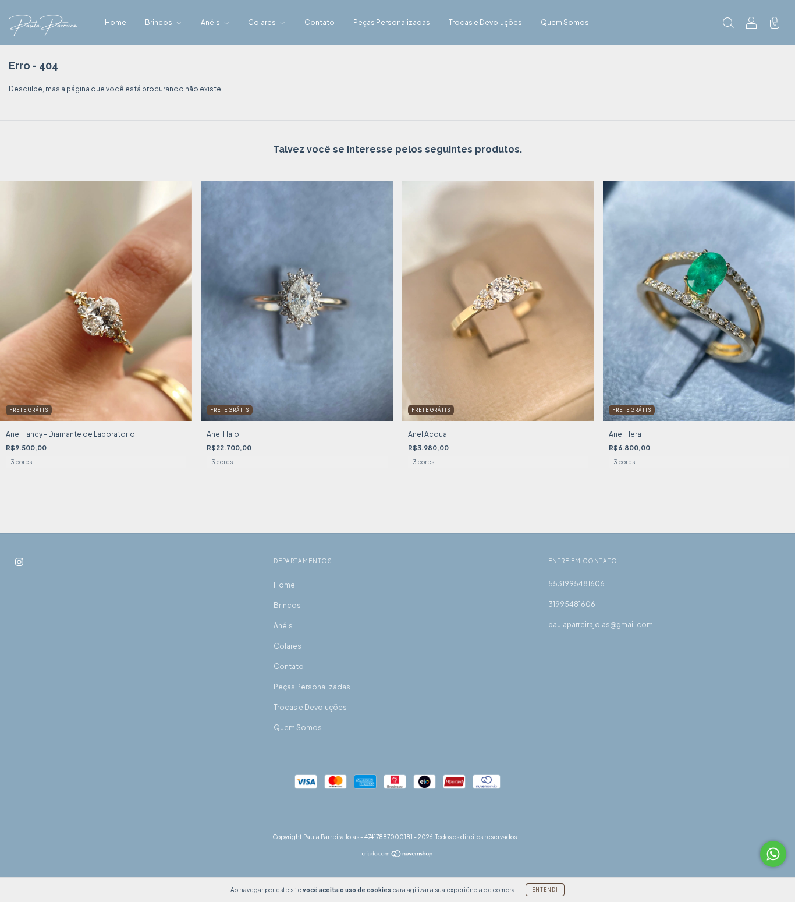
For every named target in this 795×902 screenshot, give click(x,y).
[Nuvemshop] (397, 855)
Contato (319, 22)
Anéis (211, 22)
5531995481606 (576, 583)
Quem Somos (565, 22)
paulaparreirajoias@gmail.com (600, 624)
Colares (262, 22)
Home (115, 22)
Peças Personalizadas (391, 22)
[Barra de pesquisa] (728, 24)
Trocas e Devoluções (485, 22)
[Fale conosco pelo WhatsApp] (773, 854)
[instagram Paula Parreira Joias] (19, 561)
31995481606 (571, 604)
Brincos (159, 22)
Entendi (545, 890)
